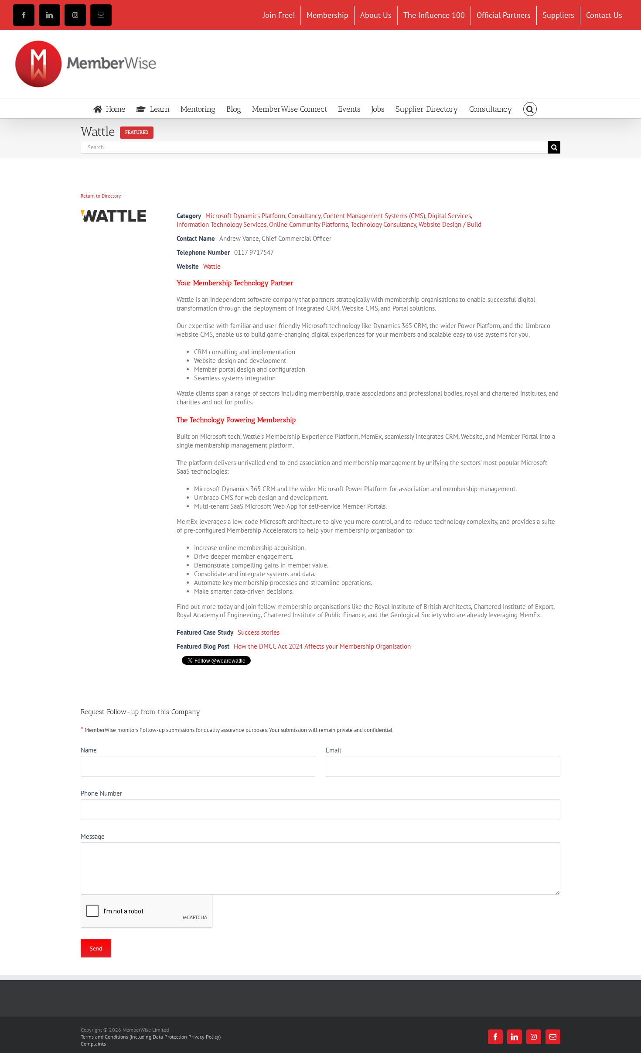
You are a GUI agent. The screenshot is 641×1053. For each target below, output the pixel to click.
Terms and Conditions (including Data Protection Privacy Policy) (151, 1036)
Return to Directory (101, 196)
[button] (530, 108)
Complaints (93, 1043)
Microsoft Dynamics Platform (245, 216)
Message (93, 836)
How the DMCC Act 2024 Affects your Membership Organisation (322, 646)
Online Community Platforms (308, 224)
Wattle (212, 266)
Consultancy (304, 216)
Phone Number (101, 793)
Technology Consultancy (383, 224)
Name (89, 750)
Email (333, 750)
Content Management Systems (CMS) (374, 216)
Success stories (259, 632)
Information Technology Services (221, 224)
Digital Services (449, 216)
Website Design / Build (450, 224)
